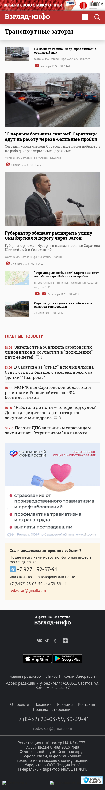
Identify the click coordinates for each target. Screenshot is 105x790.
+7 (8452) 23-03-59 (26, 583)
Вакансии (43, 704)
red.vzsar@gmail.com (28, 590)
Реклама (65, 704)
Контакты (86, 704)
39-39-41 (59, 583)
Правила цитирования (52, 709)
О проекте (19, 704)
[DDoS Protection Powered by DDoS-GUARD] (92, 783)
